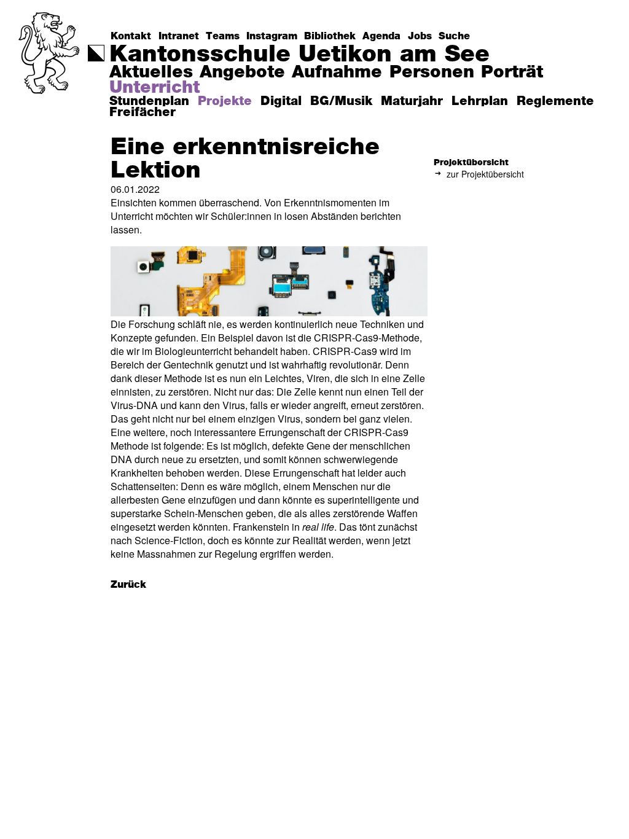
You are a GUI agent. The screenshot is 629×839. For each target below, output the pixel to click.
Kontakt (131, 36)
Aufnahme (337, 72)
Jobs (420, 36)
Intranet (178, 36)
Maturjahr (412, 101)
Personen (431, 72)
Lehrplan (479, 101)
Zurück (128, 585)
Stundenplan (149, 101)
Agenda (381, 36)
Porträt (512, 72)
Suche (454, 36)
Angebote (242, 72)
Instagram (271, 36)
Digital (281, 101)
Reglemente (555, 101)
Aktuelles (151, 72)
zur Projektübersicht (485, 174)
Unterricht (154, 87)
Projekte (225, 101)
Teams (223, 36)
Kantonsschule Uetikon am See (299, 54)
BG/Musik (341, 101)
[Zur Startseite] (50, 77)
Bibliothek (330, 36)
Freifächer (142, 112)
